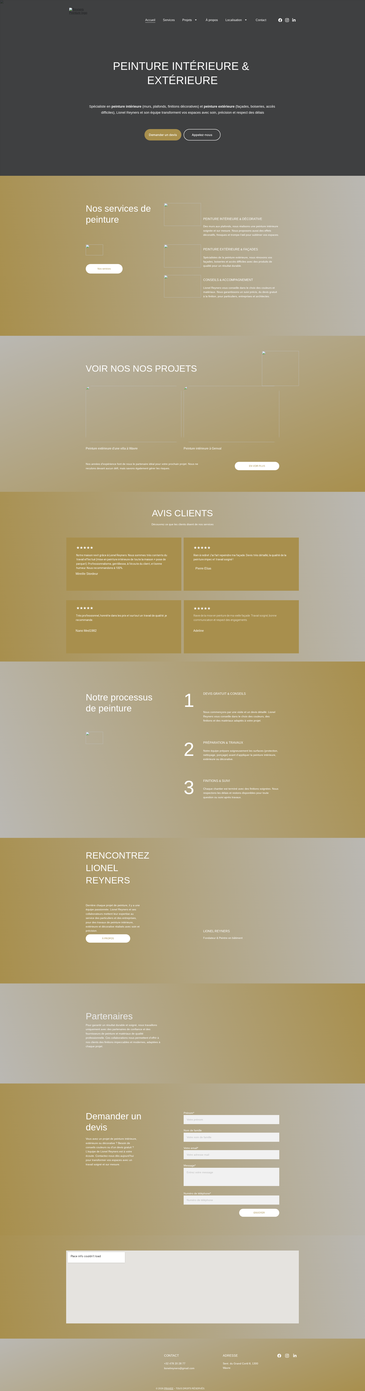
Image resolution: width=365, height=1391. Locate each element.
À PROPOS (108, 938)
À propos (212, 20)
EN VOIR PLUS (257, 466)
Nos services (104, 268)
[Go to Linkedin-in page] (294, 20)
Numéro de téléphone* (197, 1193)
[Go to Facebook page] (281, 20)
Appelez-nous (202, 135)
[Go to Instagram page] (288, 20)
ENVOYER (259, 1212)
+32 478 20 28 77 (174, 1363)
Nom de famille (193, 1130)
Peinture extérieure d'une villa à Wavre (112, 448)
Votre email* (191, 1148)
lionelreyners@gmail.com (179, 1368)
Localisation (233, 20)
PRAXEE (168, 1388)
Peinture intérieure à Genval (202, 448)
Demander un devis (163, 135)
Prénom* (189, 1112)
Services (169, 20)
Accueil (150, 20)
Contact (261, 20)
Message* (190, 1165)
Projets (187, 20)
